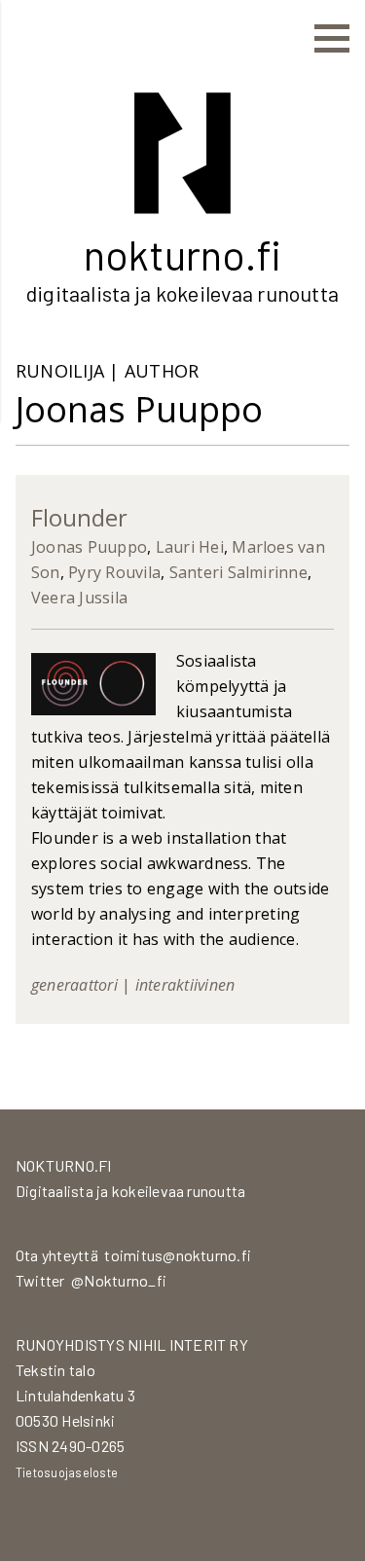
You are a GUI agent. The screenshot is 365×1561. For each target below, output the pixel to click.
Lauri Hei (190, 547)
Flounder (79, 517)
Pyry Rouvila (114, 572)
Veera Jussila (79, 597)
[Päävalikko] (331, 39)
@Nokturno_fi (118, 1280)
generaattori (74, 985)
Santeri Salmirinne (238, 572)
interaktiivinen (185, 985)
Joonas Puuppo (89, 547)
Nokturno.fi (182, 254)
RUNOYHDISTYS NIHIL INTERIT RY (132, 1344)
